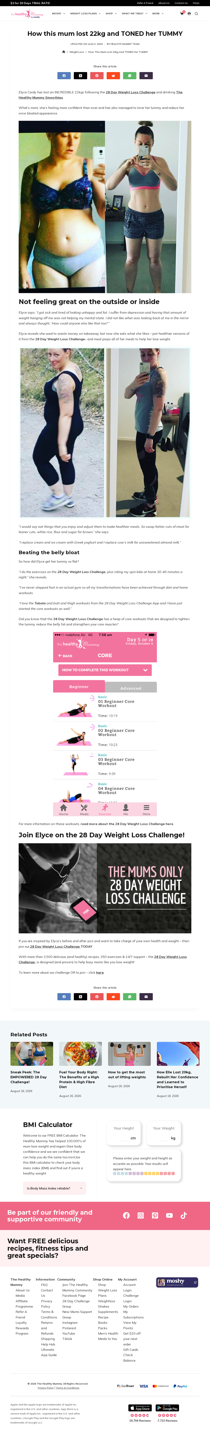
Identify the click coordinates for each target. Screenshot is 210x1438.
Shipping (48, 1339)
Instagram (70, 1322)
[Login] (189, 13)
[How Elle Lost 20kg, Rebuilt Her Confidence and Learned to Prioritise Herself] (178, 1054)
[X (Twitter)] (80, 75)
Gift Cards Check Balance (130, 1355)
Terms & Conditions (67, 1387)
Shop (109, 13)
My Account (127, 1279)
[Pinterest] (97, 75)
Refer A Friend (145, 3)
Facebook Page (74, 1295)
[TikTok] (184, 1215)
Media (20, 1295)
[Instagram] (141, 1215)
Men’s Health (108, 1333)
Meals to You (107, 1339)
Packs (102, 1328)
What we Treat (133, 13)
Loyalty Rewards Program (22, 1327)
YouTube (68, 1333)
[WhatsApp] (129, 75)
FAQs (196, 3)
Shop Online (103, 1279)
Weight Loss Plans (83, 13)
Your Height (124, 1128)
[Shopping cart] (182, 13)
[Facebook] (64, 75)
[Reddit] (113, 75)
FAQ (44, 1285)
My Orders (131, 1306)
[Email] (146, 75)
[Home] (63, 51)
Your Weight (164, 1128)
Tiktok (67, 1339)
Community (66, 1279)
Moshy (56, 13)
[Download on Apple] (140, 1407)
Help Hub (48, 1344)
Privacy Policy (46, 1387)
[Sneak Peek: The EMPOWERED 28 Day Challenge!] (31, 1054)
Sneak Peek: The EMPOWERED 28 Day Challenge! (28, 1077)
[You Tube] (169, 1215)
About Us (164, 3)
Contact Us (181, 3)
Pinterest (69, 1328)
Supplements (108, 1312)
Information (45, 1279)
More (156, 13)
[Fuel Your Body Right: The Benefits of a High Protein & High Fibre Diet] (80, 1054)
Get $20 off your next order (132, 1338)
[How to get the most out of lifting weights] (129, 1054)
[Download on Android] (167, 1407)
